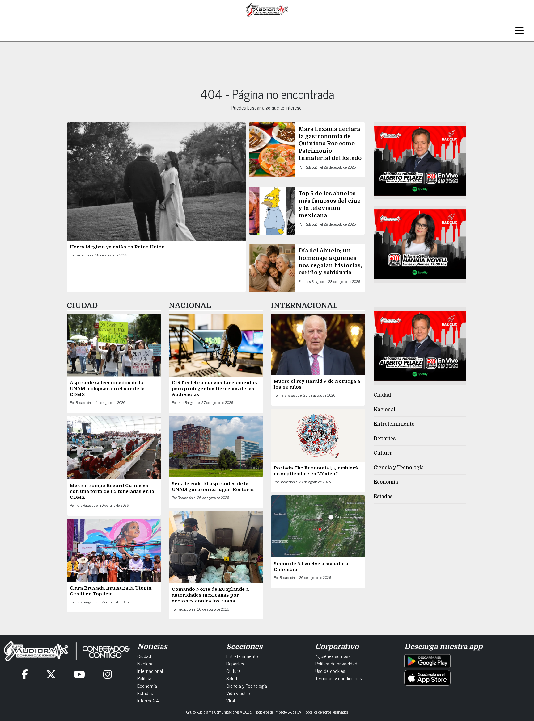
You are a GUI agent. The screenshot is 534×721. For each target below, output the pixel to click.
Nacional (384, 409)
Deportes (385, 438)
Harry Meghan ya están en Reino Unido (117, 247)
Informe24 (148, 700)
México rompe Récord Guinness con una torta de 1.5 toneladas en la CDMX (112, 491)
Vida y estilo (238, 693)
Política (144, 678)
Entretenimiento (394, 424)
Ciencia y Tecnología (399, 467)
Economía (386, 482)
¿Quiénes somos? (332, 656)
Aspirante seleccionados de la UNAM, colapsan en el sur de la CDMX (107, 388)
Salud (231, 678)
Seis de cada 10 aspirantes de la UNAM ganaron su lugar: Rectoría (213, 486)
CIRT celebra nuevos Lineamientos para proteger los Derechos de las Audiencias (214, 388)
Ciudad (382, 395)
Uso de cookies (330, 671)
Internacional (150, 671)
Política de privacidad (336, 663)
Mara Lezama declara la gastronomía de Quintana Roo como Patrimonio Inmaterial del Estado (330, 143)
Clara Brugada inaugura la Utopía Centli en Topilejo (110, 591)
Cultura (383, 453)
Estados (383, 496)
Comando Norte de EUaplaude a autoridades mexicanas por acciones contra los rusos (210, 595)
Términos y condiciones (338, 678)
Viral (230, 700)
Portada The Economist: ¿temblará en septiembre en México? (316, 471)
